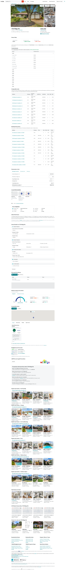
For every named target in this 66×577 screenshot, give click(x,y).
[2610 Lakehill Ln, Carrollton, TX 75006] (48, 411)
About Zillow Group (18, 563)
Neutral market (20, 302)
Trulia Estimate (15, 49)
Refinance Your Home (45, 33)
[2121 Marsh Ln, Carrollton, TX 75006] (48, 445)
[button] (23, 1)
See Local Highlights (21, 353)
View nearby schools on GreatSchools (19, 343)
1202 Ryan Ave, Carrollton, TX (17, 114)
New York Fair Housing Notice (14, 555)
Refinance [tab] (28, 171)
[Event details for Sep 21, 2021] (53, 279)
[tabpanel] (33, 180)
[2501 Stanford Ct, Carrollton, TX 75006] (27, 478)
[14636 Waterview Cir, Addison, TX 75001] (17, 510)
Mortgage (32, 1)
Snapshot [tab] (13, 293)
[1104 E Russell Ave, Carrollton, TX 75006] (49, 525)
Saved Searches (52, 1)
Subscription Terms (41, 563)
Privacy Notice (47, 563)
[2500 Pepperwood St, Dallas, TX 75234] (49, 494)
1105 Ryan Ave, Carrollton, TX (17, 111)
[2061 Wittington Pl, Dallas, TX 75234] (27, 494)
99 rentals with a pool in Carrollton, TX (18, 440)
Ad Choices (51, 563)
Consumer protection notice (25, 556)
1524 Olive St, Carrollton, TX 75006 (18, 141)
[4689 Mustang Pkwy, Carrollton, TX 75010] (17, 395)
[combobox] (14, 1)
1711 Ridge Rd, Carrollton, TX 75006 (18, 150)
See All (13, 361)
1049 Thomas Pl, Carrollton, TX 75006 (18, 138)
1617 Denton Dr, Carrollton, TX (17, 117)
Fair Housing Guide (23, 563)
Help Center (29, 569)
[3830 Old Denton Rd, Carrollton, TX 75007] (38, 461)
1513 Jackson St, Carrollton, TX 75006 (18, 161)
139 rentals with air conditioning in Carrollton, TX (20, 423)
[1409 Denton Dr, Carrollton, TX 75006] (27, 525)
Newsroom (29, 563)
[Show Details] (53, 53)
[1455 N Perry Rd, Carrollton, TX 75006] (48, 461)
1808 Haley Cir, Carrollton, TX (17, 108)
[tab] (14, 275)
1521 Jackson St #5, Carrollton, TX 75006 (18, 164)
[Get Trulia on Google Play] (23, 560)
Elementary (18, 322)
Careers (27, 563)
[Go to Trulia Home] (3, 1)
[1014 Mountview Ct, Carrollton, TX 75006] (17, 525)
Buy (25, 1)
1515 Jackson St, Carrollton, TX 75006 (18, 158)
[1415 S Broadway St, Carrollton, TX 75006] (38, 411)
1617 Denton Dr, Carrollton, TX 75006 (18, 132)
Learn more (45, 345)
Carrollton (23, 3)
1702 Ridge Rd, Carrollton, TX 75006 (18, 135)
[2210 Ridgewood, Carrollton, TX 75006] (38, 478)
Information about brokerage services (17, 556)
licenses (35, 553)
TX (20, 3)
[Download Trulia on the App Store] (16, 560)
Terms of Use (37, 563)
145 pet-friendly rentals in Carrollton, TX (19, 390)
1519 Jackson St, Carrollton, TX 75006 (18, 147)
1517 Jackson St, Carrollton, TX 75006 (18, 155)
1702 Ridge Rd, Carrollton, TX (17, 97)
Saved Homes (45, 1)
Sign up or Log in (59, 1)
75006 (27, 3)
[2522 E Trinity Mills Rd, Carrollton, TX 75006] (27, 395)
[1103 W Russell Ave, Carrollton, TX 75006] (38, 525)
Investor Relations (33, 563)
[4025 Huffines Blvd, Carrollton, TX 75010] (48, 395)
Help (44, 563)
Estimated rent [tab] (22, 171)
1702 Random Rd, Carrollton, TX (17, 100)
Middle (23, 322)
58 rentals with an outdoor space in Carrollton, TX (20, 473)
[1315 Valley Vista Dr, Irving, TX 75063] (27, 510)
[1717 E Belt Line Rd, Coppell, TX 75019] (17, 494)
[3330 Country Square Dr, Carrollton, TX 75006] (48, 428)
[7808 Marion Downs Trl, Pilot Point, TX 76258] (17, 478)
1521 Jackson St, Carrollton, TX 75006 (18, 144)
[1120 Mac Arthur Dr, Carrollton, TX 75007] (27, 428)
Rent (28, 1)
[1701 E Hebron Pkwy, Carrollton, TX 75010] (27, 411)
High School (28, 322)
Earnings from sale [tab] (15, 171)
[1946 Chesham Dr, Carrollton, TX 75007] (38, 510)
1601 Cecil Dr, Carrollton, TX (16, 120)
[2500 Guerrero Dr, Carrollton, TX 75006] (38, 395)
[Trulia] (12, 560)
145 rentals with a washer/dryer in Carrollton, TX (20, 456)
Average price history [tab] (20, 293)
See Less (14, 269)
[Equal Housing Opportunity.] (21, 569)
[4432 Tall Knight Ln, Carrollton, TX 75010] (48, 478)
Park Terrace (41, 220)
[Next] (54, 398)
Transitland (22, 551)
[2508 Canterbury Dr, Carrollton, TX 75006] (49, 510)
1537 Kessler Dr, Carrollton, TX (17, 123)
